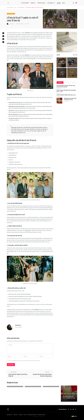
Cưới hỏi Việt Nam (10, 13)
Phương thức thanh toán (32, 414)
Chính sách (15, 414)
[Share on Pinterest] (3, 42)
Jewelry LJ (59, 88)
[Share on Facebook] (3, 33)
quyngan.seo (18, 325)
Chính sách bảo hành (41, 414)
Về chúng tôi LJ (9, 414)
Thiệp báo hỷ (28, 230)
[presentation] (74, 55)
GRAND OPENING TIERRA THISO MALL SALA (66, 94)
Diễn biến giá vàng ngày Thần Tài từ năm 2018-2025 (70, 99)
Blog (63, 3)
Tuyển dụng (21, 414)
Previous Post (13, 372)
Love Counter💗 (25, 3)
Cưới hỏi (59, 3)
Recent (60, 82)
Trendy (73, 82)
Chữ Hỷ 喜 (13, 127)
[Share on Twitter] (3, 36)
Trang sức (32, 3)
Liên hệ (25, 414)
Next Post (47, 372)
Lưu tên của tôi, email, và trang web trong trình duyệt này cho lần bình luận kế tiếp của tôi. (24, 360)
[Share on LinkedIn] (3, 39)
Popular (67, 82)
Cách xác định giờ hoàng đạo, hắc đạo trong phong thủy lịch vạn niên (66, 86)
